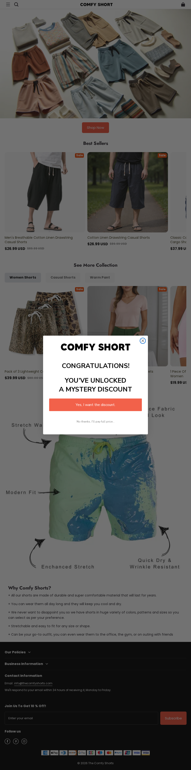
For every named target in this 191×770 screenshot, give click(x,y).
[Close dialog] (143, 341)
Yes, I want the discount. (95, 404)
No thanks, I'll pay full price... (96, 421)
